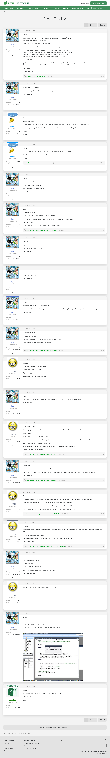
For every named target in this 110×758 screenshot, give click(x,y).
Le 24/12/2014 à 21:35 (29, 237)
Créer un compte (98, 3)
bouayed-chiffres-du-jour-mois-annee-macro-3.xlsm (42, 454)
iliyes (13, 45)
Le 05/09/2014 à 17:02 (29, 31)
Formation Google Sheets (31, 743)
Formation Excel (8, 743)
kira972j (13, 371)
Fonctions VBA (46, 8)
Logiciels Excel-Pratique (94, 8)
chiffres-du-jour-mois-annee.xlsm (36, 163)
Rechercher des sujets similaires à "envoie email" (55, 727)
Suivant (102, 25)
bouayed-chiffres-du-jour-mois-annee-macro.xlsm (41, 230)
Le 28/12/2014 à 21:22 (29, 392)
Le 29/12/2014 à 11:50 (29, 461)
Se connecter (85, 3)
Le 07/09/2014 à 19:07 (29, 174)
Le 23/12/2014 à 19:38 (29, 205)
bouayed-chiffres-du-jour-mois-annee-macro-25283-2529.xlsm (45, 546)
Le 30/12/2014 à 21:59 (29, 583)
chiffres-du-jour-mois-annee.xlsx (36, 76)
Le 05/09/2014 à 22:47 (29, 144)
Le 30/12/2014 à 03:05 (29, 522)
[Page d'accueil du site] (4, 12)
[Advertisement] (90, 46)
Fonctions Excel (33, 8)
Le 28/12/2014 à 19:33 (29, 328)
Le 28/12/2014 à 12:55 (29, 298)
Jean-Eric (12, 700)
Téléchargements (77, 8)
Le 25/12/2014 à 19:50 (29, 268)
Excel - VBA (17, 12)
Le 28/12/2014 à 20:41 (29, 359)
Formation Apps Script (30, 746)
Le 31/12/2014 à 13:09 (29, 613)
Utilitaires (6, 751)
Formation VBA (7, 746)
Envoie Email (26, 12)
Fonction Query (28, 751)
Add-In (65, 8)
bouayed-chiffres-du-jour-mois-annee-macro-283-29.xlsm (44, 514)
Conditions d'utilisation (93, 751)
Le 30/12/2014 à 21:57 (29, 553)
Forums (9, 12)
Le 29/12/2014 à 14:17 (29, 492)
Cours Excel (9, 8)
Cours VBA (20, 8)
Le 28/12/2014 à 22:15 (29, 422)
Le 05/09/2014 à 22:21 (29, 114)
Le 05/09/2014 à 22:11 (29, 83)
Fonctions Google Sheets (31, 748)
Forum (57, 8)
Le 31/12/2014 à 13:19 (29, 686)
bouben (12, 126)
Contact (104, 753)
